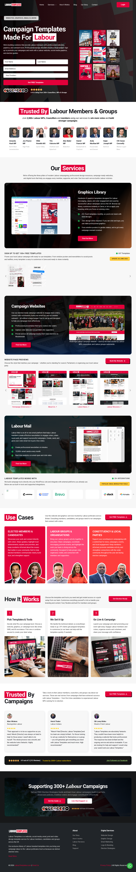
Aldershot (66, 147)
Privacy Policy (105, 865)
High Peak (26, 147)
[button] (123, 4)
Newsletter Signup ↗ (114, 407)
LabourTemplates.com (23, 865)
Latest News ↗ (52, 407)
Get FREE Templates (35, 82)
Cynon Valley (40, 147)
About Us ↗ (21, 407)
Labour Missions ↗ (83, 407)
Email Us (35, 865)
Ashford (106, 147)
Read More (12, 856)
